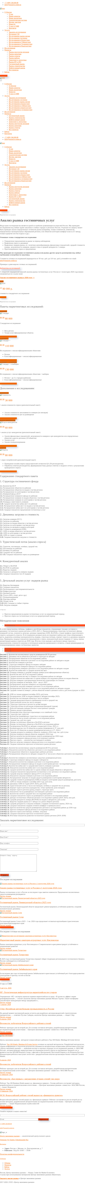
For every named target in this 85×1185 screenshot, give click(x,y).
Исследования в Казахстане (19, 40)
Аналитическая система (18, 20)
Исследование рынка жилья (19, 36)
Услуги (7, 30)
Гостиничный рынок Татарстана (14, 954)
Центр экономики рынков (10, 1136)
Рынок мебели (14, 58)
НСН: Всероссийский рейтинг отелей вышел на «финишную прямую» (31, 1095)
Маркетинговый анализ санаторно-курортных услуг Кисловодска (29, 940)
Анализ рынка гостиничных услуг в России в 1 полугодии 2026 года (31, 888)
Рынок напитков (15, 54)
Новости (12, 24)
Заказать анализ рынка (9, 1178)
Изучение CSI (14, 34)
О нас (11, 14)
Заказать (3, 297)
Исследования (9, 48)
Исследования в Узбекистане (20, 42)
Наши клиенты (14, 16)
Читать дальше (5, 896)
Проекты (7, 50)
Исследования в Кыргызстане (20, 46)
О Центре (8, 12)
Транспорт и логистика (17, 60)
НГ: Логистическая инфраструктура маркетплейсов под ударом (28, 992)
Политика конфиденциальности (12, 1154)
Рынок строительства (17, 66)
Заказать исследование (17, 32)
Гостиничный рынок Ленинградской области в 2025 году (25, 902)
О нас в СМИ (14, 26)
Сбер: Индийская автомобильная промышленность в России (27, 1009)
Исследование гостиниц (18, 38)
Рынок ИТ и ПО (15, 62)
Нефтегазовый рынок (17, 68)
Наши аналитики (15, 18)
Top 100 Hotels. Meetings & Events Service (22, 1044)
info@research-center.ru (8, 261)
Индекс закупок (15, 22)
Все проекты (13, 70)
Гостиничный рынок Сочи (12, 917)
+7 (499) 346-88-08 (6, 1124)
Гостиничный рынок (17, 64)
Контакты (12, 28)
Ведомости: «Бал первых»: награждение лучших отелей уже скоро (30, 1079)
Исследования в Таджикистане (20, 44)
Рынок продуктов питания (19, 52)
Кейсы (6, 72)
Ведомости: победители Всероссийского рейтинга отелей (25, 1023)
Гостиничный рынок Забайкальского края (18, 969)
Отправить (4, 875)
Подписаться (43, 1119)
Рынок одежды (14, 56)
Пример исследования (8, 337)
